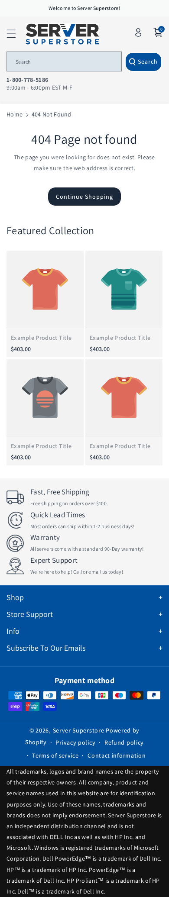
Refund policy (124, 742)
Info (13, 631)
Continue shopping (84, 196)
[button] (16, 33)
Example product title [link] (41, 338)
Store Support (29, 614)
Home (14, 114)
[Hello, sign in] (138, 32)
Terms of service (55, 755)
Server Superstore (78, 730)
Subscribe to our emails (45, 648)
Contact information (117, 755)
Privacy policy (75, 742)
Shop (15, 597)
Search (148, 61)
